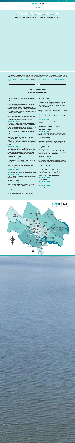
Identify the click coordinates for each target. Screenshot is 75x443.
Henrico (55, 79)
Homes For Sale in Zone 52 (13, 158)
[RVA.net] (38, 4)
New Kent (64, 79)
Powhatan (11, 80)
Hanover (52, 79)
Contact (65, 4)
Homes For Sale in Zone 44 (13, 192)
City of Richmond (11, 79)
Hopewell (22, 79)
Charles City (38, 79)
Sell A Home (50, 4)
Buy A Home (58, 4)
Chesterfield (43, 79)
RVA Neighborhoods (13, 4)
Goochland (48, 79)
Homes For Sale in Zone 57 (44, 185)
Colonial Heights (17, 79)
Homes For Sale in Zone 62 (13, 169)
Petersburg (27, 79)
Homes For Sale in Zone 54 (13, 164)
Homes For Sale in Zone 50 (13, 136)
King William (60, 79)
